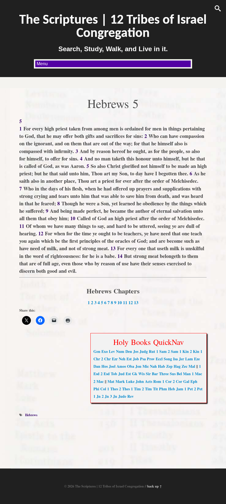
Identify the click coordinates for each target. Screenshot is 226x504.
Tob (114, 374)
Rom (157, 381)
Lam (189, 359)
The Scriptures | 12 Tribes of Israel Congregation (113, 27)
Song (168, 359)
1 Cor (167, 381)
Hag (177, 366)
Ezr (115, 359)
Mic (145, 366)
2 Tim (147, 389)
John (140, 381)
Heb (171, 389)
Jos (135, 351)
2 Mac (98, 381)
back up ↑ (154, 486)
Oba (130, 366)
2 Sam (173, 351)
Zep (169, 366)
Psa (143, 359)
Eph (193, 381)
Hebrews (31, 415)
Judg (143, 351)
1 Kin (184, 351)
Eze (197, 359)
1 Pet (188, 389)
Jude (122, 396)
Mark (120, 381)
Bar (155, 374)
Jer (181, 359)
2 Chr (106, 359)
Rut (152, 351)
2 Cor (177, 381)
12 (130, 302)
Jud (121, 374)
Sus (173, 374)
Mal (192, 366)
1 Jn (97, 396)
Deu (128, 351)
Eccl (159, 359)
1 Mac (197, 374)
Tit (155, 389)
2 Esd (105, 374)
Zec (184, 366)
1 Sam (161, 351)
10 (119, 302)
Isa (175, 359)
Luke (130, 381)
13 (136, 302)
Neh (122, 359)
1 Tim (136, 389)
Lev (112, 351)
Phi (96, 389)
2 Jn (105, 396)
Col (103, 389)
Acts (148, 381)
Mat (110, 381)
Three (164, 374)
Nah (153, 366)
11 (125, 302)
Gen (96, 351)
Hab (161, 366)
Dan (96, 366)
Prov (151, 359)
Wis (141, 374)
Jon (138, 366)
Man (187, 374)
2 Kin (194, 351)
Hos (104, 366)
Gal (186, 381)
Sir (148, 374)
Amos (121, 366)
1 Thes (112, 389)
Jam (179, 389)
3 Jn (113, 396)
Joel (112, 366)
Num (120, 351)
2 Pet (198, 389)
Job (136, 359)
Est (129, 359)
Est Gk (131, 374)
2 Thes (124, 389)
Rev (130, 396)
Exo (104, 351)
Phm (163, 389)
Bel (179, 374)
